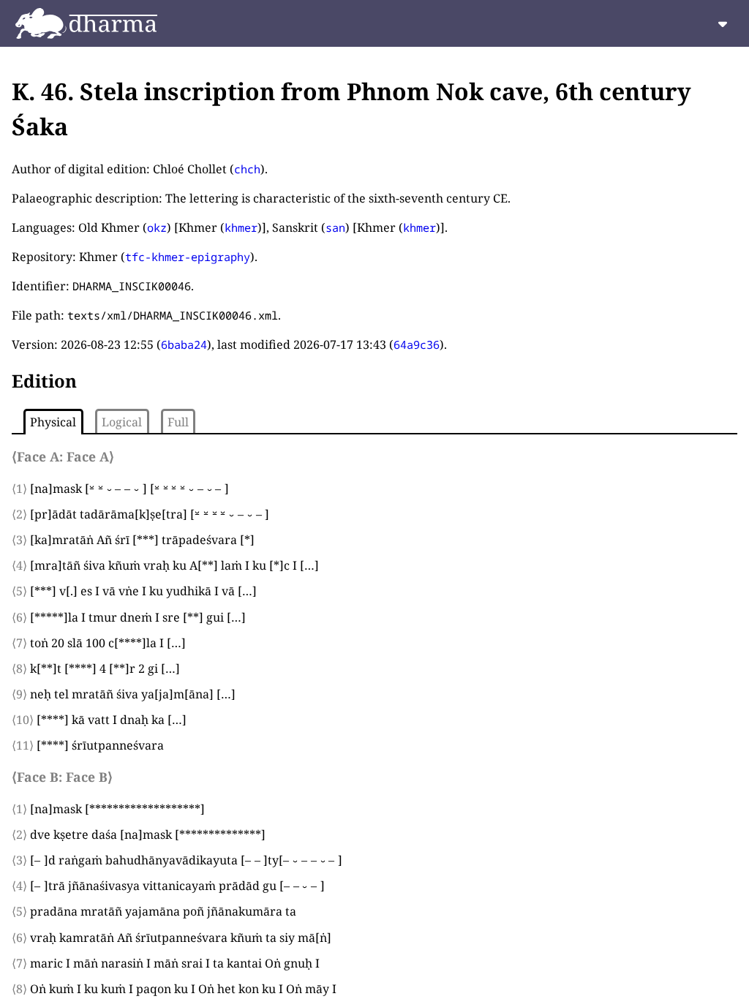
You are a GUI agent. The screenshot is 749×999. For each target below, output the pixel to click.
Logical (122, 422)
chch (247, 169)
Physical (53, 422)
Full (178, 422)
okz (157, 227)
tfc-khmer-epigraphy (187, 256)
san (335, 227)
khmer (241, 227)
